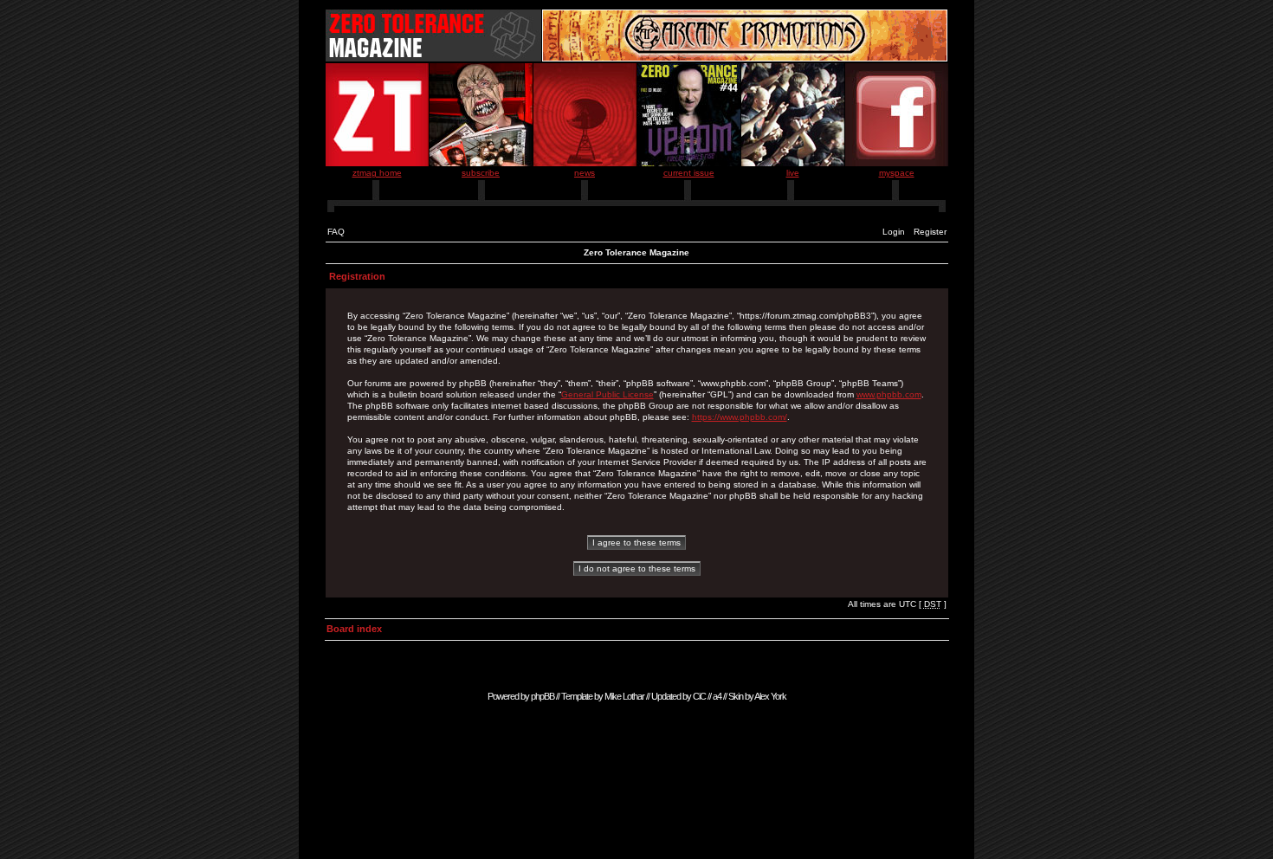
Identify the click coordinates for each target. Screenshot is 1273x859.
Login (893, 231)
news (584, 173)
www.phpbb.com (888, 394)
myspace (896, 173)
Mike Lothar (624, 696)
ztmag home (377, 173)
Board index (354, 628)
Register (930, 231)
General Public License (607, 394)
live (792, 173)
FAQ (336, 231)
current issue (688, 173)
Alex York (770, 696)
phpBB (542, 696)
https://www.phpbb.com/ (739, 417)
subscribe (481, 173)
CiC (699, 696)
